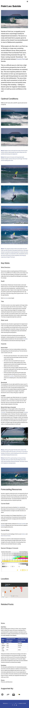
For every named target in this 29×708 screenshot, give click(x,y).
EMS (17, 703)
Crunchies (25, 338)
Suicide (19, 523)
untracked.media (11, 703)
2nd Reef (3, 525)
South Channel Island (5, 535)
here (18, 507)
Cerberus (24, 534)
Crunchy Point (20, 59)
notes (6, 298)
